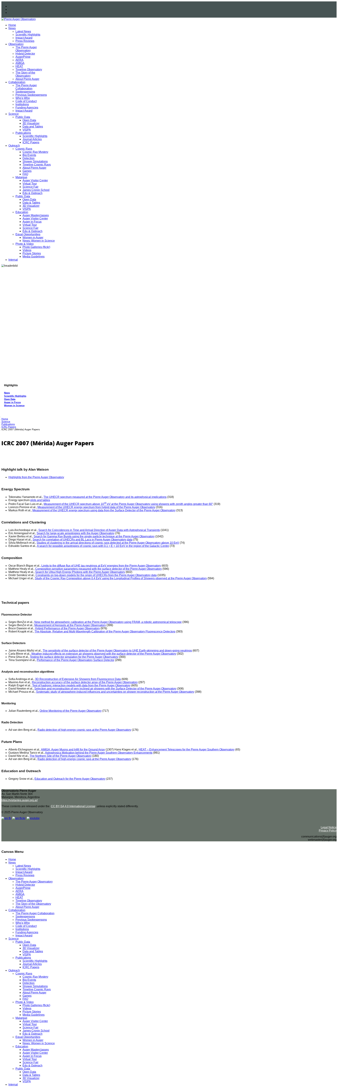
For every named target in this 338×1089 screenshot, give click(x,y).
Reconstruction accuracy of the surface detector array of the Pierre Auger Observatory (85, 682)
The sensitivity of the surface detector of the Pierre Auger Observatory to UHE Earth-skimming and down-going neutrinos (117, 650)
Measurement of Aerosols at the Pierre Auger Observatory (70, 625)
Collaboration (16, 82)
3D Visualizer (31, 123)
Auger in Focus (32, 221)
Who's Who (22, 98)
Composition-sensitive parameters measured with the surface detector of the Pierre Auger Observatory (98, 568)
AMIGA (19, 63)
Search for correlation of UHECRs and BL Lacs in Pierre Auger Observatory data (82, 539)
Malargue (21, 177)
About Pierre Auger (27, 78)
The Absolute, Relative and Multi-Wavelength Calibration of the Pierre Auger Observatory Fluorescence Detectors (105, 631)
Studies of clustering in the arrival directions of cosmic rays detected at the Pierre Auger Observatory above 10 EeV (108, 542)
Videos (27, 250)
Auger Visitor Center (35, 180)
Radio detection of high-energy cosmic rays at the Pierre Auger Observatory (84, 729)
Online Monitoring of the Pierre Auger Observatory (71, 710)
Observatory (16, 44)
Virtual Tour (30, 183)
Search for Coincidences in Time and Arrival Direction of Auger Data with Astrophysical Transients (99, 530)
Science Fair (30, 186)
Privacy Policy (328, 830)
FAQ (25, 174)
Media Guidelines (34, 256)
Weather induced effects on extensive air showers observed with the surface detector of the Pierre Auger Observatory (103, 653)
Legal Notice (329, 827)
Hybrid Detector (25, 53)
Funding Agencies (26, 107)
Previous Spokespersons (31, 94)
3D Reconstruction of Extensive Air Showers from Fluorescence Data (78, 679)
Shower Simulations (35, 161)
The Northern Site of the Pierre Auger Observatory (61, 755)
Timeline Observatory (28, 69)
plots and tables (40, 500)
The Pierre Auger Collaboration (26, 87)
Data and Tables (33, 126)
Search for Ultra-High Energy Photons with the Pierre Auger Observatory (80, 571)
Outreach (14, 145)
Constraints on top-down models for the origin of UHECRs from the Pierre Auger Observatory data (96, 575)
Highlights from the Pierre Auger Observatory (36, 477)
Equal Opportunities (27, 234)
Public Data (22, 117)
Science (13, 113)
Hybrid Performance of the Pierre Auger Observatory (67, 628)
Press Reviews (24, 40)
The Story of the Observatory (25, 74)
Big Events (29, 155)
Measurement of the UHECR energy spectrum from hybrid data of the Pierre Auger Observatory (96, 507)
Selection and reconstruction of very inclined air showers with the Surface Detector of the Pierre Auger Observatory (105, 688)
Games (27, 170)
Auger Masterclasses (36, 215)
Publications (23, 132)
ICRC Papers (31, 142)
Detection (29, 158)
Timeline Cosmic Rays (37, 164)
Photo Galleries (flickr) (36, 247)
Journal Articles (32, 139)
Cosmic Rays (23, 148)
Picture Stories (32, 253)
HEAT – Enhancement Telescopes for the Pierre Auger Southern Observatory (186, 749)
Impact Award (23, 37)
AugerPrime (22, 56)
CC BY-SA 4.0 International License (73, 806)
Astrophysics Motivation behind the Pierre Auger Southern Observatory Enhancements (98, 752)
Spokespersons (25, 91)
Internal (13, 259)
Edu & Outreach (32, 193)
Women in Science (14, 405)
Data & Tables (31, 202)
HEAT (19, 66)
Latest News (23, 31)
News (12, 28)
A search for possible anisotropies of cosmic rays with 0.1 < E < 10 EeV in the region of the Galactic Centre (103, 545)
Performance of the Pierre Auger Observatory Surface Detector (75, 660)
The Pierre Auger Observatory (26, 49)
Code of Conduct (26, 101)
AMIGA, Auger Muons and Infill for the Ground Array (73, 749)
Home (12, 25)
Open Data (29, 120)
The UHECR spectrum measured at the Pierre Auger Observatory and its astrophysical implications (105, 496)
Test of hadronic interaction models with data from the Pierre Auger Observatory (81, 685)
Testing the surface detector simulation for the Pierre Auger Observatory (74, 656)
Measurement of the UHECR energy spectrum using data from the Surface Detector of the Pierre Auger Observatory (104, 510)
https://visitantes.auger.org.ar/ (19, 800)
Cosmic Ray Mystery (35, 151)
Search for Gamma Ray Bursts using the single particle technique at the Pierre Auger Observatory (94, 536)
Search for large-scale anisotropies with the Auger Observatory (75, 533)
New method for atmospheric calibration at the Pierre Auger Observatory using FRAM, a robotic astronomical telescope (108, 621)
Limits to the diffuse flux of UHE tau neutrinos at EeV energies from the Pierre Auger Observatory (101, 565)
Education (21, 212)
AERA (19, 59)
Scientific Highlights (27, 34)
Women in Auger (33, 237)
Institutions (22, 104)
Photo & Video (24, 243)
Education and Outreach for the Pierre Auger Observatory (70, 778)
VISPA (27, 129)
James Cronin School (36, 189)
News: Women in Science (39, 240)
